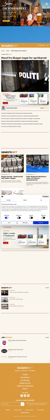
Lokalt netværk (29, 410)
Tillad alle (41, 222)
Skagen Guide (17, 410)
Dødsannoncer (25, 377)
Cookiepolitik (23, 416)
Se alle (47, 287)
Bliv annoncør (25, 380)
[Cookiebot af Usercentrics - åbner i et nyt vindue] (43, 197)
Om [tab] (41, 200)
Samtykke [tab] (9, 200)
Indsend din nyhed (25, 383)
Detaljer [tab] (25, 200)
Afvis (9, 222)
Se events (5, 242)
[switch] (19, 218)
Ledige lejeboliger (25, 412)
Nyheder (7, 50)
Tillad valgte (25, 222)
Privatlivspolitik (32, 416)
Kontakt (25, 389)
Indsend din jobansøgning (25, 386)
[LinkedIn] (45, 108)
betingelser (31, 404)
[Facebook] (46, 108)
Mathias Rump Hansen (11, 108)
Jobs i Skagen (40, 410)
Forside (2, 50)
